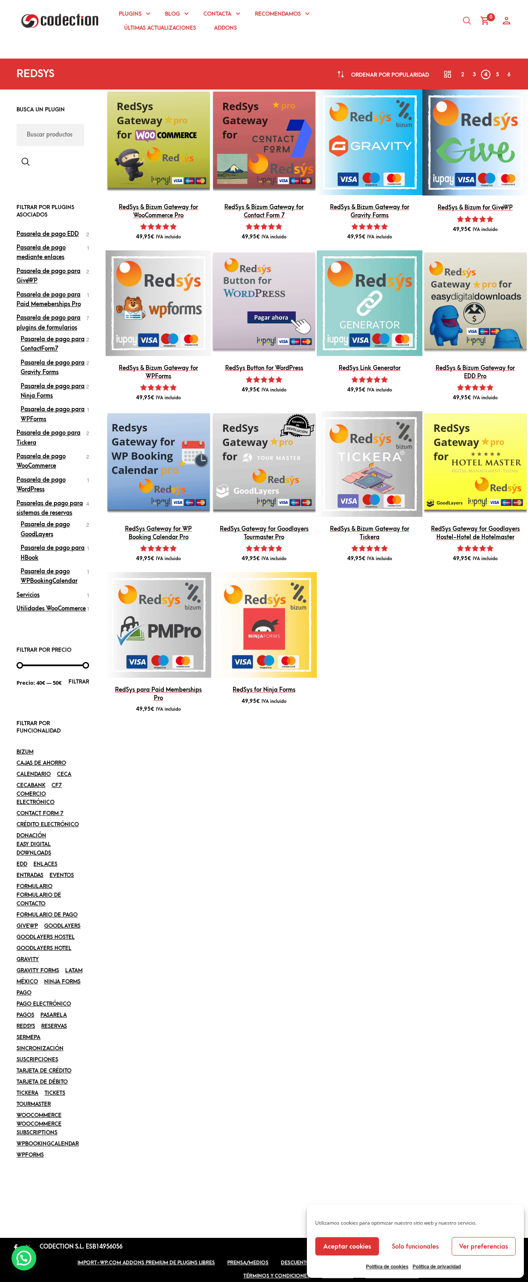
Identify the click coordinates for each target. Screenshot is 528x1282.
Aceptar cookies (347, 1246)
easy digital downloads (33, 848)
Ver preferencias (483, 1246)
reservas (54, 1026)
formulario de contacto (38, 899)
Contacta (217, 14)
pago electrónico (43, 1004)
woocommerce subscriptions (38, 1128)
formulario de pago (47, 915)
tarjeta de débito (42, 1082)
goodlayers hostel (45, 937)
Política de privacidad (436, 1266)
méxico (27, 981)
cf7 (57, 785)
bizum (24, 752)
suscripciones (37, 1059)
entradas (29, 875)
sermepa (28, 1037)
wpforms (30, 1155)
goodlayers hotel (43, 948)
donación (31, 835)
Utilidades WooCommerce (51, 608)
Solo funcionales (415, 1246)
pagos (25, 1015)
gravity (27, 959)
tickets (55, 1093)
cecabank (30, 785)
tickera (27, 1093)
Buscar (25, 162)
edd (21, 864)
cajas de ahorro (41, 763)
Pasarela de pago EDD (47, 234)
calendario (33, 774)
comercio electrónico (35, 798)
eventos (62, 875)
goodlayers (62, 926)
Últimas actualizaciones (160, 28)
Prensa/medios (248, 1263)
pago (23, 993)
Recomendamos (278, 14)
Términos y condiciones (276, 1276)
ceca (64, 774)
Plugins (130, 14)
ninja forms (62, 981)
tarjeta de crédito (43, 1071)
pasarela (53, 1015)
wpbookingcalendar (47, 1144)
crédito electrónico (47, 824)
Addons (225, 28)
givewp (27, 926)
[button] (24, 1258)
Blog (172, 14)
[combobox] (390, 75)
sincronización (40, 1048)
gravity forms (37, 970)
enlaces (45, 864)
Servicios (28, 595)
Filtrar (78, 682)
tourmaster (33, 1104)
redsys (25, 1026)
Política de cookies (387, 1266)
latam (73, 970)
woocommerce (38, 1115)
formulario (34, 886)
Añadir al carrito (158, 185)
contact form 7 (40, 813)
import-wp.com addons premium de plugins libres (146, 1263)
